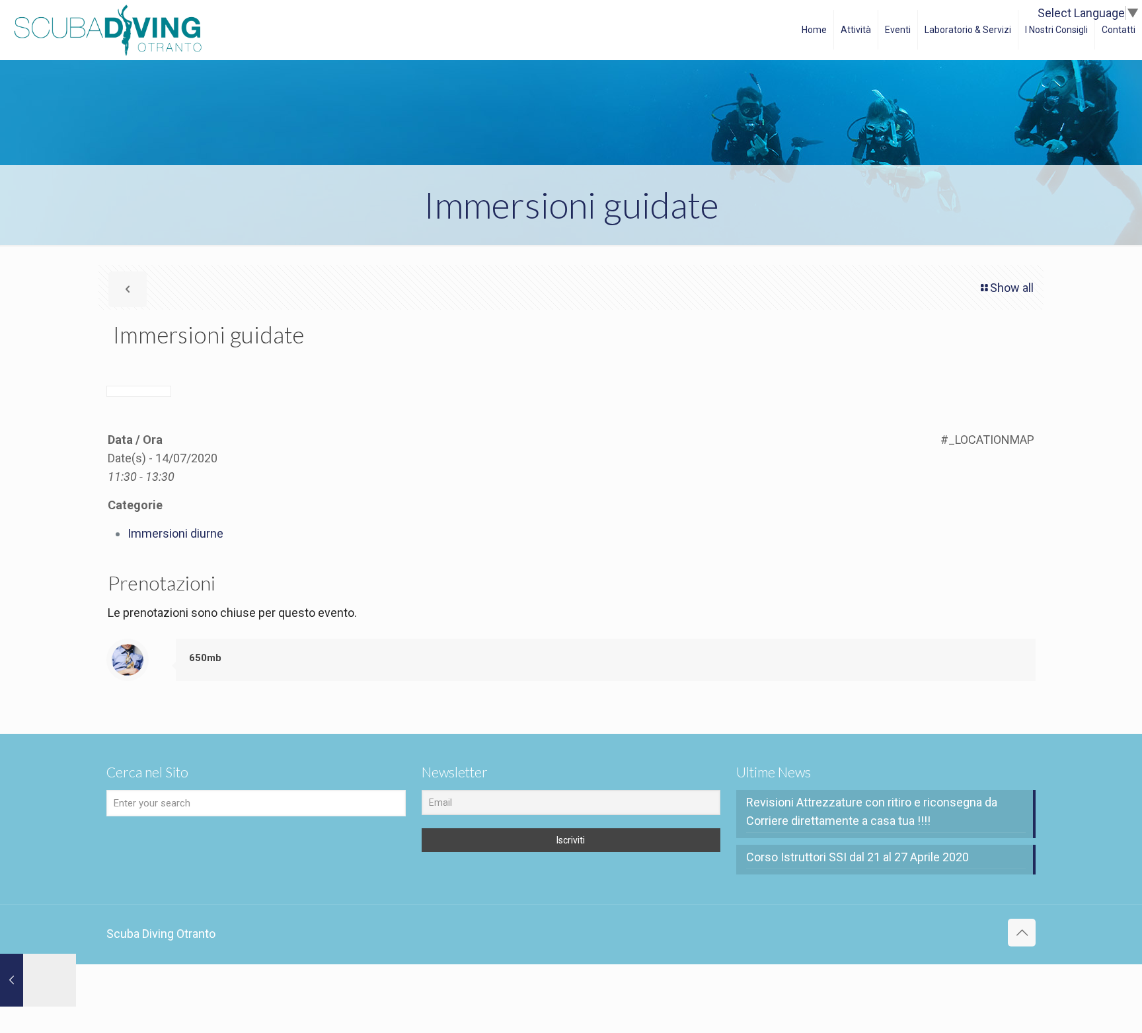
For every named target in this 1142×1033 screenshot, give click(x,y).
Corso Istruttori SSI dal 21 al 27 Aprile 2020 (857, 857)
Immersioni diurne (175, 533)
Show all (1012, 288)
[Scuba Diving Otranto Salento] (107, 29)
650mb (205, 658)
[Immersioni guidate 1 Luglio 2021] (38, 980)
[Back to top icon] (1022, 932)
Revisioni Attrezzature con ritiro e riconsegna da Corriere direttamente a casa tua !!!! (871, 811)
